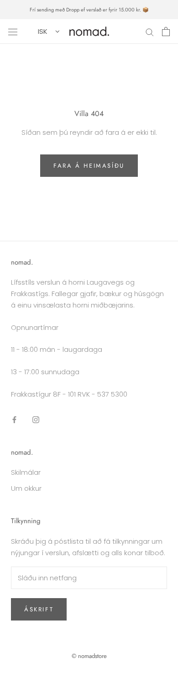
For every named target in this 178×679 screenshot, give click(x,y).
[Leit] (150, 31)
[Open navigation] (12, 31)
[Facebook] (14, 419)
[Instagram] (35, 419)
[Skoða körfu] (166, 31)
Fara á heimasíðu (89, 165)
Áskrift (38, 609)
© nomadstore (89, 656)
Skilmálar (26, 472)
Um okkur (26, 488)
